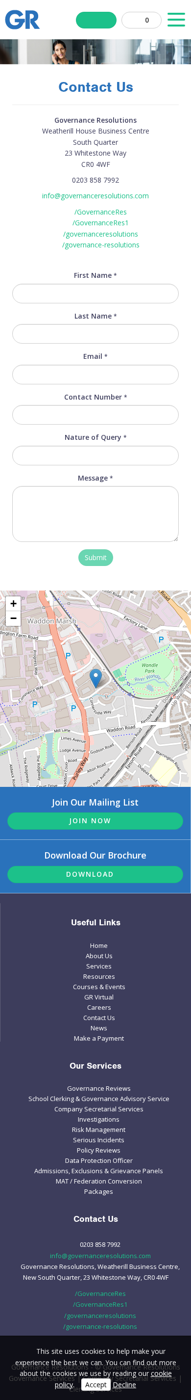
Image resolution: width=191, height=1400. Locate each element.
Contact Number (95, 397)
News (99, 1027)
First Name (95, 275)
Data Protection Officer (99, 1160)
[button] (96, 679)
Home (99, 945)
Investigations (98, 1119)
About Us (99, 955)
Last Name (95, 316)
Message (95, 478)
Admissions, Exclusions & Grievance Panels (98, 1170)
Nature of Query (96, 437)
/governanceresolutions (100, 234)
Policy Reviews (98, 1150)
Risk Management (98, 1129)
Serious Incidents (98, 1139)
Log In (96, 20)
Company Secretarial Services (98, 1108)
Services (99, 966)
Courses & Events (99, 986)
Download (90, 874)
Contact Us (99, 1017)
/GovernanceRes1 (100, 222)
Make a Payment (99, 1038)
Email (95, 356)
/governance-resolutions (101, 244)
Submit (96, 557)
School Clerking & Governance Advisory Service (98, 1098)
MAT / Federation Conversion (99, 1181)
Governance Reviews (99, 1088)
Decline (124, 1384)
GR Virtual (99, 997)
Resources (99, 976)
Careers (99, 1007)
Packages (98, 1191)
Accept (96, 1384)
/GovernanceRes (100, 211)
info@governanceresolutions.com (95, 195)
